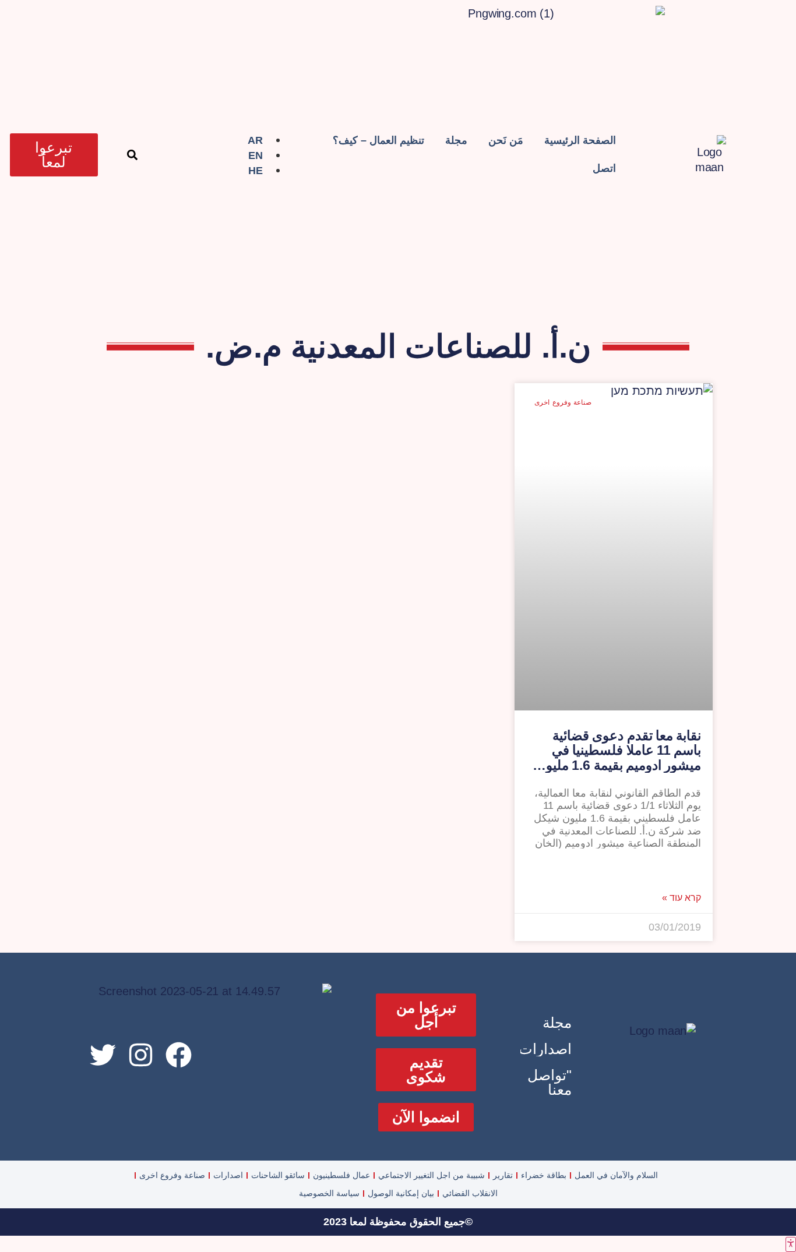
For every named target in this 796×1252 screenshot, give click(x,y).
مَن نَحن (505, 140)
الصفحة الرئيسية (580, 140)
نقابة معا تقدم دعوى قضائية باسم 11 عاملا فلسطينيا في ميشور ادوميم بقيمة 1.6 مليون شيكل (618, 757)
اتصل (604, 168)
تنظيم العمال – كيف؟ (378, 140)
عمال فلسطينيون (341, 1175)
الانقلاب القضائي (470, 1193)
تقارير (503, 1175)
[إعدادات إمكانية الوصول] (791, 1244)
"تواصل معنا (549, 1082)
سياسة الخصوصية (329, 1193)
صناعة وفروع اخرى (172, 1175)
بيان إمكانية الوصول (401, 1193)
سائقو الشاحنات (278, 1175)
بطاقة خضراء (543, 1175)
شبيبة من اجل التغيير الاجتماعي (431, 1175)
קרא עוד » (681, 898)
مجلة (456, 140)
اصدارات (545, 1049)
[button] (132, 155)
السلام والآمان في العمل (616, 1175)
